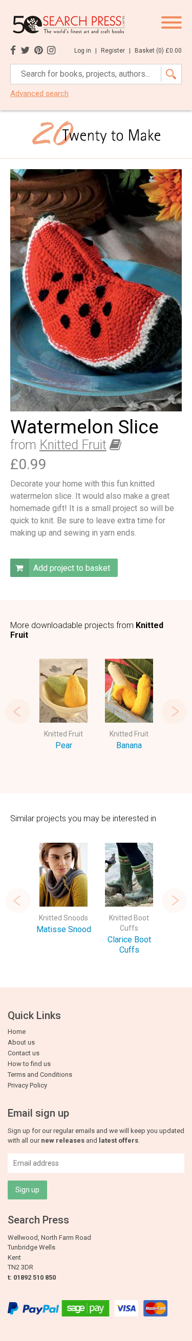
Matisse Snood (63, 929)
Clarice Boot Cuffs (129, 945)
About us (21, 1042)
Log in (85, 50)
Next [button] (174, 711)
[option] (63, 706)
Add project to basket (70, 568)
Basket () (158, 50)
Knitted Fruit (72, 444)
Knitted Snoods (63, 918)
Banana (129, 745)
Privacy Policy (27, 1085)
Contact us (23, 1053)
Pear (63, 745)
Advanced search (39, 94)
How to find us (29, 1064)
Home (17, 1031)
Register (116, 50)
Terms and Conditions (40, 1074)
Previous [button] (18, 711)
